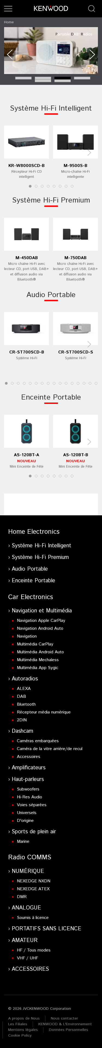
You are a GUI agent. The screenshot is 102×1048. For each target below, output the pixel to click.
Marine (23, 841)
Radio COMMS (29, 857)
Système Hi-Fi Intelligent (51, 108)
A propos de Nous (24, 1018)
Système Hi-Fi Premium (51, 200)
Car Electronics (30, 597)
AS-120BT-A (26, 455)
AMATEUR (25, 940)
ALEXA (24, 689)
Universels (26, 813)
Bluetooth (26, 704)
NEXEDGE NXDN (33, 881)
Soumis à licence (33, 918)
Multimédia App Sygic (37, 668)
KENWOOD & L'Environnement (65, 1024)
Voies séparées (32, 805)
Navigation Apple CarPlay (41, 621)
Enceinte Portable (51, 397)
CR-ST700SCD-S (75, 352)
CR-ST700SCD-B (26, 352)
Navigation (27, 636)
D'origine (25, 821)
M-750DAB (75, 258)
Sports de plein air (34, 832)
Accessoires (28, 757)
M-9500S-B (75, 166)
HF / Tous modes (34, 950)
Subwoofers (28, 789)
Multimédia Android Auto (40, 652)
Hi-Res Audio (29, 797)
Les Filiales (17, 1024)
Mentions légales (23, 1030)
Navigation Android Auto (40, 628)
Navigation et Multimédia (42, 611)
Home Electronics (34, 531)
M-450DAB (27, 258)
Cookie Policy (20, 1035)
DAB (21, 696)
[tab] (23, 78)
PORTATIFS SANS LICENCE (46, 929)
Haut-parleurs (28, 779)
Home (9, 22)
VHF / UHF (27, 958)
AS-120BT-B (75, 455)
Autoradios (25, 679)
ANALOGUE (26, 908)
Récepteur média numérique (44, 712)
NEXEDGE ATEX (33, 889)
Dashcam (22, 731)
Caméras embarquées (38, 741)
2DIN (22, 720)
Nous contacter (64, 1018)
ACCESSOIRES (30, 969)
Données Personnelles (68, 1030)
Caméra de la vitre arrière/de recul (49, 749)
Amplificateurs (28, 768)
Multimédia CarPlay (35, 644)
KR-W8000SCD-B (26, 166)
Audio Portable (51, 295)
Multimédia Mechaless (38, 660)
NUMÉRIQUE (28, 871)
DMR (22, 897)
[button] (8, 8)
